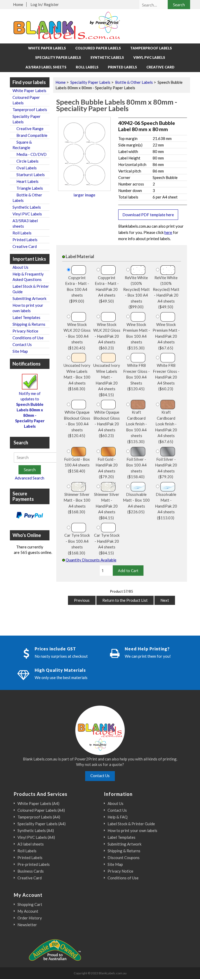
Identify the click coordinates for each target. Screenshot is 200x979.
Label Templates (26, 317)
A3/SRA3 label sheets (46, 67)
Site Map (20, 351)
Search (21, 442)
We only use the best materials (61, 677)
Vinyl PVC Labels (149, 57)
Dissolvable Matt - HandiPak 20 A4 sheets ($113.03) (166, 506)
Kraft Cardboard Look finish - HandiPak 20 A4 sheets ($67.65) (166, 427)
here (168, 232)
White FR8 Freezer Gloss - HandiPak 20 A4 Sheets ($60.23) (166, 377)
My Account (27, 911)
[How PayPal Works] (29, 516)
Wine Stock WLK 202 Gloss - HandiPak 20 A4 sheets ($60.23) (106, 336)
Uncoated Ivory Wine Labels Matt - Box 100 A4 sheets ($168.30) (77, 377)
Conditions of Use (27, 337)
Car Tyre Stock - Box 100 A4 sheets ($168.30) (77, 544)
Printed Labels (122, 67)
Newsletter (27, 924)
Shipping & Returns (28, 324)
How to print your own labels (27, 308)
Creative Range (27, 128)
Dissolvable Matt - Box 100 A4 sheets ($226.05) (136, 503)
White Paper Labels (47, 48)
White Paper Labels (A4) (38, 803)
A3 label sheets (30, 844)
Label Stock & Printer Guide (30, 289)
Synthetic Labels (107, 57)
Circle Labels (25, 161)
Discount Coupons (124, 857)
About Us (20, 267)
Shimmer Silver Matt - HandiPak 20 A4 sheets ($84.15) (106, 506)
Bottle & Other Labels (134, 82)
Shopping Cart (29, 904)
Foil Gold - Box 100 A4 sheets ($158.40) (77, 465)
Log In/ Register (44, 4)
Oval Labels (24, 167)
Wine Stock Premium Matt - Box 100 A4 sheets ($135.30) (136, 336)
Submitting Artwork (29, 298)
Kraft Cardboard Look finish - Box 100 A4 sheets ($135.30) (136, 427)
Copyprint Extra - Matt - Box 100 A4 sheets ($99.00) (77, 289)
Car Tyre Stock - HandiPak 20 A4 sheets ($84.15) (107, 544)
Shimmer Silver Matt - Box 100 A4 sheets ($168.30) (77, 503)
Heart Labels (25, 181)
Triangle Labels (27, 188)
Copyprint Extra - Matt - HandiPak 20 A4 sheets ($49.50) (107, 289)
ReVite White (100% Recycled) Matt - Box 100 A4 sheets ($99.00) (136, 292)
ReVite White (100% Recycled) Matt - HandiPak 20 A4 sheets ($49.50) (166, 292)
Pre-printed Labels (33, 864)
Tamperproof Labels (151, 48)
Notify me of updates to (30, 409)
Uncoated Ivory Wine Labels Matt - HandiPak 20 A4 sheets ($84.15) (106, 380)
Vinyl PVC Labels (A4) (36, 837)
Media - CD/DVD (29, 154)
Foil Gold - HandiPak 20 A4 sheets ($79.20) (107, 468)
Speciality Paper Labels (90, 82)
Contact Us (22, 344)
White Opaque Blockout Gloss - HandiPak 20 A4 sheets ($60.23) (106, 424)
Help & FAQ (118, 817)
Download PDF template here (148, 214)
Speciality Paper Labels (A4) (41, 823)
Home (18, 4)
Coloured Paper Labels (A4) (41, 810)
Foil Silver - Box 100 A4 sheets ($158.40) (136, 468)
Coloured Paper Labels (98, 48)
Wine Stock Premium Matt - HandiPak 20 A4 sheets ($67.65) (166, 336)
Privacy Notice (25, 331)
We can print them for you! (148, 656)
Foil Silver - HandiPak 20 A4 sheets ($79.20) (166, 468)
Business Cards (30, 871)
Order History (29, 918)
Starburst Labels (28, 174)
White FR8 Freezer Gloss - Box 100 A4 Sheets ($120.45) (136, 377)
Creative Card (160, 67)
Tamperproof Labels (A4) (38, 817)
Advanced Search (29, 478)
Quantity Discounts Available (91, 560)
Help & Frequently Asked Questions (28, 277)
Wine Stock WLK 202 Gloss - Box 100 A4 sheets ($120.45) (77, 336)
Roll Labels (87, 67)
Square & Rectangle (22, 145)
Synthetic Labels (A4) (35, 830)
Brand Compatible (29, 135)
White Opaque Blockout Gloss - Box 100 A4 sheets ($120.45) (77, 424)
